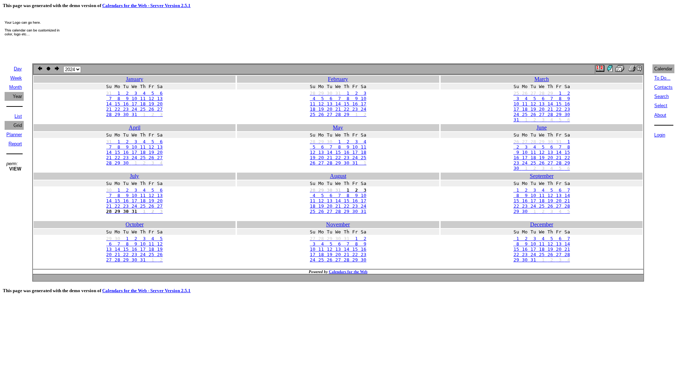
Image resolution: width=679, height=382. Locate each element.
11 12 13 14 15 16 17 (338, 103)
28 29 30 (134, 163)
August (338, 176)
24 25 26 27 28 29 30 (541, 114)
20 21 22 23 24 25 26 (134, 254)
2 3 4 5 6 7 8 (541, 147)
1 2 (541, 93)
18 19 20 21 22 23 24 (338, 109)
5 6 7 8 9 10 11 (338, 147)
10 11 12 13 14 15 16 (541, 103)
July (134, 176)
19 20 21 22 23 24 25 (338, 157)
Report (15, 143)
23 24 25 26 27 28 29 (541, 163)
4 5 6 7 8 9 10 (338, 98)
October (135, 224)
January (134, 79)
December (541, 224)
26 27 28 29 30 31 (338, 163)
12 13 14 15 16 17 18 (338, 152)
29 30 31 (541, 259)
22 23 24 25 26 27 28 (541, 206)
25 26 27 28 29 (338, 114)
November (338, 224)
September (541, 176)
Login (659, 135)
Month (15, 87)
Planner (14, 134)
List (18, 116)
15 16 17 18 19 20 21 (541, 200)
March (541, 79)
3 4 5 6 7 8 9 (541, 98)
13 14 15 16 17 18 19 (134, 249)
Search (661, 96)
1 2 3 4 (338, 141)
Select (660, 105)
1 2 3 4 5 (134, 238)
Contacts (663, 87)
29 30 (541, 211)
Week (16, 78)
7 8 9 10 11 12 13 (134, 98)
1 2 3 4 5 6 (134, 93)
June (541, 128)
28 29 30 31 (134, 114)
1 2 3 (338, 93)
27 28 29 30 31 (134, 259)
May (338, 128)
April (134, 128)
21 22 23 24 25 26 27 (134, 109)
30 (541, 168)
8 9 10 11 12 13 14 (541, 195)
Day (18, 68)
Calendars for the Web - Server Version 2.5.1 (146, 5)
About (660, 115)
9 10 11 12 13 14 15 (541, 152)
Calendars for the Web (348, 272)
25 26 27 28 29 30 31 (338, 211)
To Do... (662, 78)
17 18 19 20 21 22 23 (541, 109)
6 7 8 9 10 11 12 (134, 244)
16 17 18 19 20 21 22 (541, 157)
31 (541, 119)
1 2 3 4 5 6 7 (541, 190)
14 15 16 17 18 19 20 (134, 103)
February (338, 79)
